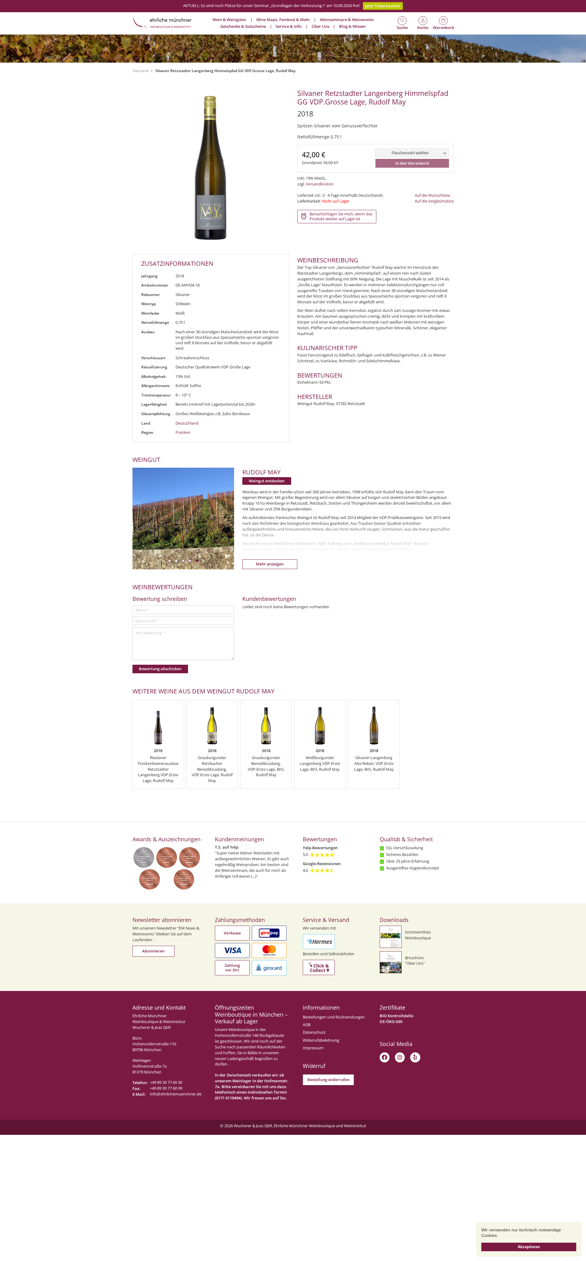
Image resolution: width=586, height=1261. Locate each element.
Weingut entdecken (266, 481)
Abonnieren (153, 951)
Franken (182, 432)
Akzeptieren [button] (529, 1247)
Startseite (140, 70)
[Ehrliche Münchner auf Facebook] (384, 1057)
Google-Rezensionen (322, 863)
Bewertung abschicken (160, 668)
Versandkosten (319, 184)
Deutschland (186, 423)
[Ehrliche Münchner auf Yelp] (415, 1057)
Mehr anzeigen (270, 564)
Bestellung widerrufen (328, 1079)
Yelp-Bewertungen (320, 847)
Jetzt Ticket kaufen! (382, 6)
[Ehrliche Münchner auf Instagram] (399, 1057)
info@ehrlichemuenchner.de (175, 1094)
